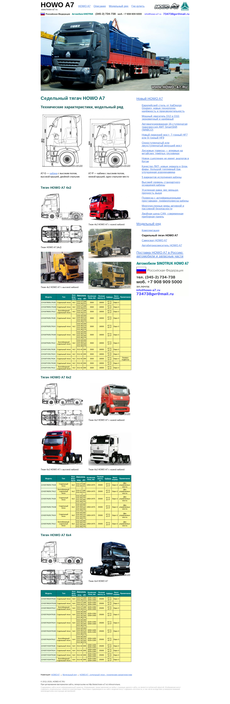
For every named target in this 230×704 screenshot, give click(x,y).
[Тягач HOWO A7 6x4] (62, 566)
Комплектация (150, 230)
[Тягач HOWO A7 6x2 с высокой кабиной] (62, 467)
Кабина (109, 297)
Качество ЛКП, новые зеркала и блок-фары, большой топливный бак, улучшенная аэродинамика (165, 169)
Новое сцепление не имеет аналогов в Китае (165, 160)
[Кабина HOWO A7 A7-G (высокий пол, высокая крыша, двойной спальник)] (62, 169)
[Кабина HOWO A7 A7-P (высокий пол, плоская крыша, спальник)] (109, 169)
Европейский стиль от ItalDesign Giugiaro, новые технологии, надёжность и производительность (163, 108)
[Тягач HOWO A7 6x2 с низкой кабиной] (109, 417)
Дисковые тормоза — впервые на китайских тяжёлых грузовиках (162, 152)
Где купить (138, 6)
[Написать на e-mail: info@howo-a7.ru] (115, 13)
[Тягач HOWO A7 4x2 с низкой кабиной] (109, 259)
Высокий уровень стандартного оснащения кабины (161, 184)
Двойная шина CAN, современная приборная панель (162, 215)
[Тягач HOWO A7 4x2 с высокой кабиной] (62, 285)
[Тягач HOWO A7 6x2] (62, 407)
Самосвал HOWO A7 (154, 240)
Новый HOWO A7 (149, 98)
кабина (53, 173)
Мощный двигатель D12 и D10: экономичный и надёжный (161, 117)
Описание (100, 6)
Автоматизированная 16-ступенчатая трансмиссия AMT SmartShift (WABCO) (164, 127)
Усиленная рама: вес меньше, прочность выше (160, 191)
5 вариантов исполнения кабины (162, 177)
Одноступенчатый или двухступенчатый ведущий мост (162, 144)
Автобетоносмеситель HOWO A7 (162, 245)
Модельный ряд (118, 6)
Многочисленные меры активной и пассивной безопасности (163, 207)
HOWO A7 (84, 6)
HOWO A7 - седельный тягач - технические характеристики (106, 675)
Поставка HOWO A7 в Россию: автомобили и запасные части (159, 254)
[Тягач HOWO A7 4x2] (62, 222)
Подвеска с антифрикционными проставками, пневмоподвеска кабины (165, 199)
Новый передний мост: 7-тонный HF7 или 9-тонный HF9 (165, 136)
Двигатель (81, 295)
